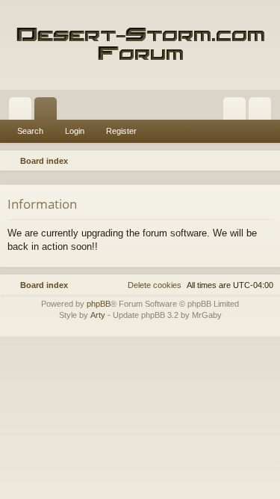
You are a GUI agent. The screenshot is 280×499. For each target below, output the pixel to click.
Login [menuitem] (237, 111)
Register (121, 130)
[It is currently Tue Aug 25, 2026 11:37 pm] (247, 161)
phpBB (99, 303)
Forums (48, 111)
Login (74, 130)
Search (30, 130)
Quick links (23, 111)
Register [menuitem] (263, 111)
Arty (97, 314)
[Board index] (140, 45)
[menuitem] (266, 161)
